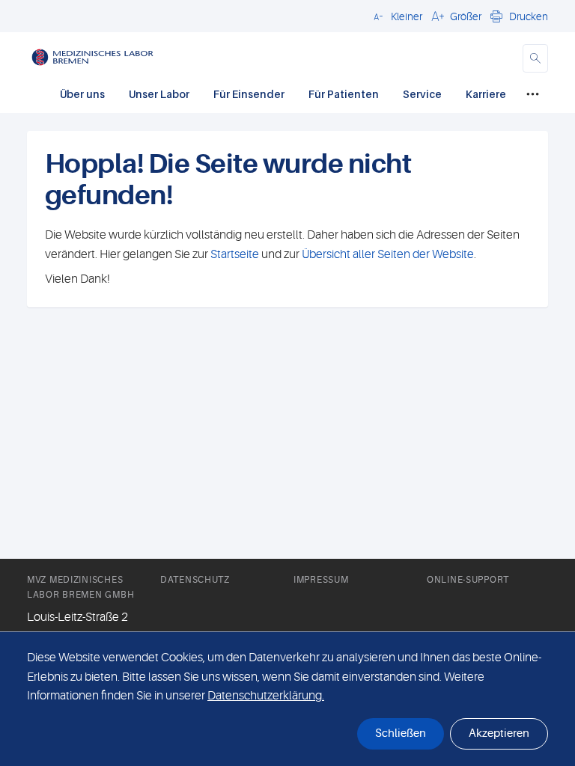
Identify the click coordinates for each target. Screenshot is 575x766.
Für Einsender (249, 94)
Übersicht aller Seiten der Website (386, 254)
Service (422, 94)
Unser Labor (159, 94)
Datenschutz (195, 579)
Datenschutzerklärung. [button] (265, 695)
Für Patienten (343, 94)
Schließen (400, 733)
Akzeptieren (499, 733)
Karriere (486, 94)
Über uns (82, 94)
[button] (395, 15)
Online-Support (468, 579)
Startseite (234, 254)
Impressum (320, 579)
